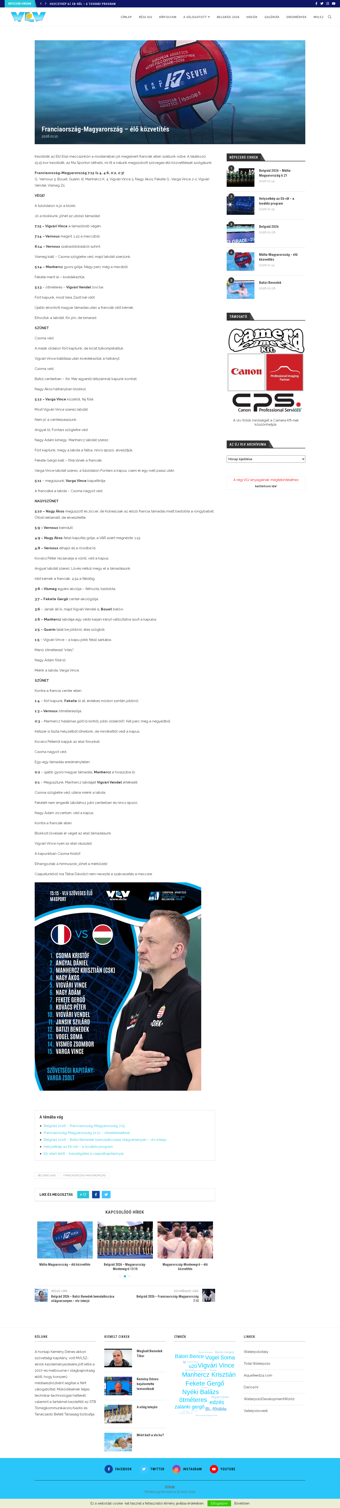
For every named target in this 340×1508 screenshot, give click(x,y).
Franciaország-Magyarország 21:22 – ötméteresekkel (87, 1133)
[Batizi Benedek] (240, 289)
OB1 (201, 1379)
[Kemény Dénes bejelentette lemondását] (118, 1386)
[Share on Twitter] (106, 1194)
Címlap (126, 17)
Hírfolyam (167, 17)
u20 (193, 1366)
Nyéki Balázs (200, 1392)
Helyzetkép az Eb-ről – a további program (78, 1147)
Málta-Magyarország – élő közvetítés (278, 257)
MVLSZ (319, 17)
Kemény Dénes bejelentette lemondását (147, 1384)
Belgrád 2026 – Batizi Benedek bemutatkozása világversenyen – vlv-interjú (105, 1140)
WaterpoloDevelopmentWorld (269, 1399)
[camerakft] (266, 370)
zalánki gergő (189, 1407)
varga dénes (185, 1413)
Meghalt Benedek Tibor (149, 1353)
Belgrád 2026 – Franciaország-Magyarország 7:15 (84, 1126)
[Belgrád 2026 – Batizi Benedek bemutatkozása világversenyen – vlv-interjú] (125, 1239)
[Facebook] (316, 3)
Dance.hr (251, 1387)
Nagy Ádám (185, 1411)
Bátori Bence (189, 1356)
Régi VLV (145, 17)
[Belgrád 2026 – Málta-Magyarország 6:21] (240, 177)
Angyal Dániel (220, 1397)
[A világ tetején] (118, 1414)
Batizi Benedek (270, 283)
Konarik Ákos (192, 1362)
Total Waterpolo (257, 1363)
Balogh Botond (205, 1387)
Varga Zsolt (189, 1370)
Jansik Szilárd (209, 1379)
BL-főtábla (215, 1408)
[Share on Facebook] (96, 1194)
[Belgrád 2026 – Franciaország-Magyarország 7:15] (65, 1239)
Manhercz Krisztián (209, 1374)
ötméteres (193, 1399)
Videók (252, 17)
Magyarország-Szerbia (200, 1370)
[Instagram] (327, 3)
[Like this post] (84, 1194)
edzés (217, 1402)
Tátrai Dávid (194, 1410)
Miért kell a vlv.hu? (150, 1435)
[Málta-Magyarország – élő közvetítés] (240, 261)
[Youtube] (333, 3)
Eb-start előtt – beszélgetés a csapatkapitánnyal (84, 1154)
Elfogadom (219, 1503)
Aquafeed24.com (258, 1375)
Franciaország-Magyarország (84, 1175)
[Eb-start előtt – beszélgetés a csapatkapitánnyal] (185, 1239)
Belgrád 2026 (60, 4)
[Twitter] (321, 3)
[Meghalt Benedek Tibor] (118, 1358)
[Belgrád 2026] (240, 233)
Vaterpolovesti (256, 1411)
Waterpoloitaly (256, 1352)
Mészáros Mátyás (205, 1352)
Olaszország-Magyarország (206, 1415)
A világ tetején (147, 1407)
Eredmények (297, 17)
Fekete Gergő (204, 1383)
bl (184, 1362)
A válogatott (195, 17)
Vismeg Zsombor (192, 1379)
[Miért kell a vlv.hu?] (118, 1442)
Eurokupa (213, 1370)
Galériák (272, 17)
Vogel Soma (220, 1357)
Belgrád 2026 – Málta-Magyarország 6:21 (275, 173)
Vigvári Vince (216, 1365)
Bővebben (242, 1503)
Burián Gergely (224, 1352)
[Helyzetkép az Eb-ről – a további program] (240, 205)
